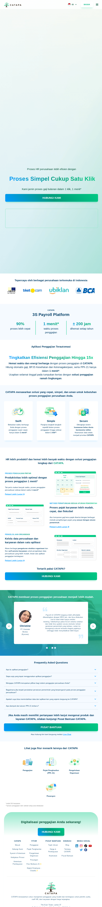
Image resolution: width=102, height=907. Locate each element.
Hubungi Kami (17, 849)
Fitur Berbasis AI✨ (34, 864)
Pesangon (34, 860)
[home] (12, 4)
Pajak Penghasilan (34, 849)
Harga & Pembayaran (53, 850)
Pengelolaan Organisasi (34, 854)
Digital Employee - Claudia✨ (34, 869)
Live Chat (67, 734)
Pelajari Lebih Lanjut (15, 494)
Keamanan (53, 856)
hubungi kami (51, 831)
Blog (67, 845)
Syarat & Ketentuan (17, 853)
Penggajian (34, 845)
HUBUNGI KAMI (51, 197)
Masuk (87, 4)
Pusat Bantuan (51, 727)
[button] (72, 4)
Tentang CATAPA (67, 850)
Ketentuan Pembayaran (17, 863)
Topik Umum (53, 845)
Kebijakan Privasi (18, 857)
